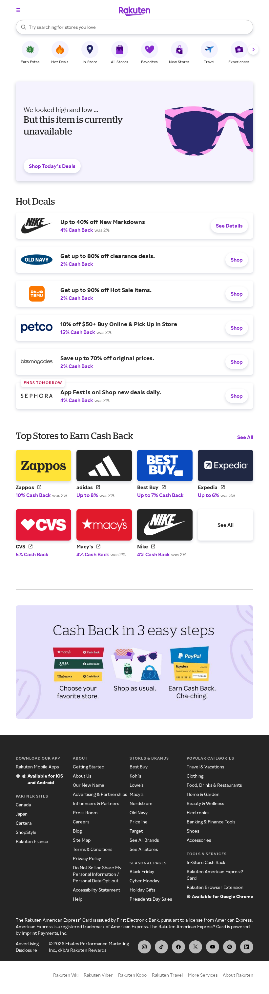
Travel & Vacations (205, 766)
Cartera (23, 823)
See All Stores (144, 849)
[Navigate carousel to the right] (253, 49)
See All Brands (144, 840)
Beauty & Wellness (205, 803)
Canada (23, 804)
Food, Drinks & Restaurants (214, 785)
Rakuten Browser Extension (215, 887)
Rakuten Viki (65, 975)
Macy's (136, 794)
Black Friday (142, 871)
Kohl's (135, 776)
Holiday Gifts (142, 890)
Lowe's (136, 785)
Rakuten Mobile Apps (37, 766)
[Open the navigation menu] (18, 10)
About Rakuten (238, 975)
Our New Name (88, 785)
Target (136, 831)
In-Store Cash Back (206, 862)
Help (77, 899)
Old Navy (139, 812)
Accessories (199, 840)
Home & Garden (203, 794)
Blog (77, 831)
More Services (202, 975)
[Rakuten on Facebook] (178, 946)
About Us (82, 776)
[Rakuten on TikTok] (161, 946)
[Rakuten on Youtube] (212, 946)
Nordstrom (141, 803)
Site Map (82, 840)
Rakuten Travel (167, 975)
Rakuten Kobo (132, 975)
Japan (22, 814)
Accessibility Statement (96, 890)
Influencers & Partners (96, 803)
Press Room (85, 812)
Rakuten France (32, 841)
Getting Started (88, 766)
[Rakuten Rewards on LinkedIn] (246, 946)
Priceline (139, 821)
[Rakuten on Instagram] (144, 946)
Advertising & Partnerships (100, 794)
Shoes (193, 831)
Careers (81, 821)
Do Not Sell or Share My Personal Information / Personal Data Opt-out (97, 874)
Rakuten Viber (98, 975)
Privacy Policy (87, 858)
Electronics (198, 812)
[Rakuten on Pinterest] (229, 946)
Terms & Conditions (92, 849)
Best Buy (139, 766)
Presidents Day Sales (151, 899)
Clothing (195, 776)
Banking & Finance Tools (211, 821)
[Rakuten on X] (195, 946)
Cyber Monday (144, 880)
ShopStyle (26, 832)
